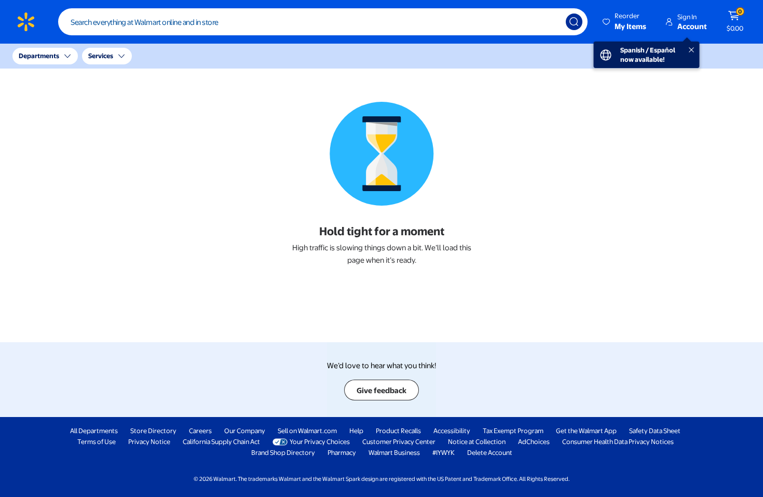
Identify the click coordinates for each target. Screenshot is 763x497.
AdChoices (534, 441)
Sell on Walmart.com (307, 430)
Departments (39, 55)
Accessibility (451, 430)
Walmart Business (394, 452)
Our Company (244, 430)
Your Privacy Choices (320, 441)
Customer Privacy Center (398, 441)
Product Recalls (398, 430)
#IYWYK (443, 452)
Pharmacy (342, 452)
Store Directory (153, 430)
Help (356, 430)
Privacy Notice (149, 441)
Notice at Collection (477, 441)
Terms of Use (96, 441)
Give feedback (381, 390)
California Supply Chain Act (221, 441)
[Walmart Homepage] (25, 21)
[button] (625, 21)
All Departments (94, 430)
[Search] (574, 22)
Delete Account (489, 452)
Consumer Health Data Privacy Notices (618, 441)
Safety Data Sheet (654, 430)
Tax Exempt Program (513, 430)
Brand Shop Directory (283, 452)
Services (100, 55)
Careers (200, 430)
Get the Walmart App (586, 430)
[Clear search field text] (550, 21)
